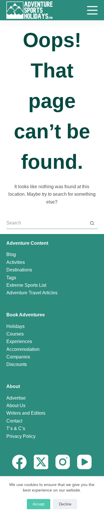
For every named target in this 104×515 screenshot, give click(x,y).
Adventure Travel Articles (31, 292)
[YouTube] (84, 462)
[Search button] (92, 223)
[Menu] (92, 10)
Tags (11, 277)
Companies (18, 356)
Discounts (16, 364)
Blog (11, 254)
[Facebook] (19, 462)
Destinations (19, 269)
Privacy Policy (21, 436)
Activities (15, 262)
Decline (65, 504)
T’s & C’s (15, 428)
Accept (38, 504)
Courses (15, 333)
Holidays (15, 326)
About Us (15, 405)
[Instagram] (62, 462)
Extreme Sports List (26, 285)
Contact (14, 420)
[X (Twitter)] (41, 462)
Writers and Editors (25, 413)
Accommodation (23, 349)
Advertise (16, 398)
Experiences (19, 341)
